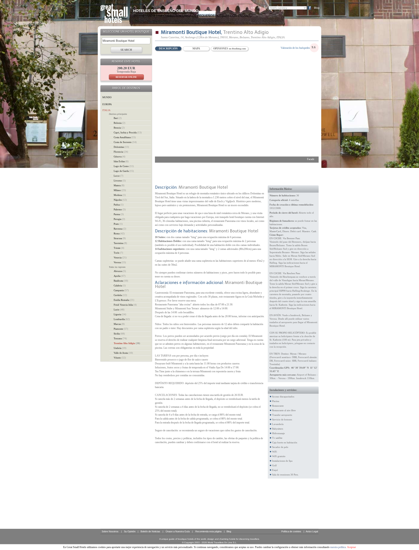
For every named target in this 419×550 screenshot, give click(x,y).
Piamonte (121, 328)
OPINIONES (221, 48)
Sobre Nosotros (110, 531)
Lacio (119, 309)
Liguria (120, 314)
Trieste (119, 248)
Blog (316, 7)
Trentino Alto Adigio (127, 343)
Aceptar (351, 547)
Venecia (120, 257)
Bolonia (119, 123)
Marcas (119, 324)
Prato (118, 224)
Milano (120, 190)
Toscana (120, 338)
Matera (119, 185)
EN (253, 7)
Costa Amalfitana (125, 137)
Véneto (120, 357)
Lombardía (122, 319)
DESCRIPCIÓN (168, 48)
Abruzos (120, 271)
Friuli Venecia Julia (125, 304)
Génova (119, 156)
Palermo (120, 209)
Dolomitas (121, 147)
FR (259, 7)
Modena (120, 195)
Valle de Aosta (123, 353)
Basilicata (121, 280)
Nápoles (120, 199)
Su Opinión (130, 531)
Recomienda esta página (208, 531)
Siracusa (120, 238)
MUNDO (107, 97)
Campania (121, 290)
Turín (118, 252)
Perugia (119, 219)
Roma (119, 233)
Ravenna (120, 228)
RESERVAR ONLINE (126, 77)
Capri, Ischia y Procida (128, 132)
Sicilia (119, 333)
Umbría (120, 348)
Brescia (119, 127)
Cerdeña (120, 295)
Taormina (120, 243)
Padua (119, 204)
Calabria (120, 285)
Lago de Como (124, 166)
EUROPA (107, 104)
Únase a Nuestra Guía (178, 531)
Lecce (118, 175)
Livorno (120, 180)
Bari (118, 118)
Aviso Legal (312, 531)
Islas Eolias (121, 161)
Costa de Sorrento (125, 142)
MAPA (196, 48)
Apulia (119, 276)
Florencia (121, 151)
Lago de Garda (124, 171)
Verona (120, 262)
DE (266, 7)
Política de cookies (291, 531)
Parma (119, 214)
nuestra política (338, 547)
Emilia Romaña (124, 300)
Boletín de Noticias (150, 531)
